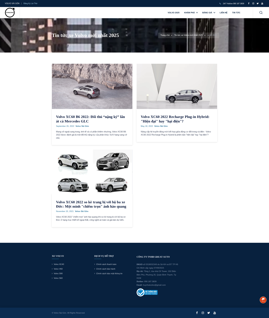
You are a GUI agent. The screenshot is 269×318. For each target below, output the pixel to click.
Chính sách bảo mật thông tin (109, 273)
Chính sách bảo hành (105, 269)
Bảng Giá (207, 12)
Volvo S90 (58, 273)
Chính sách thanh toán (106, 264)
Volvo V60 (58, 269)
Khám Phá (189, 12)
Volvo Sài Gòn (82, 126)
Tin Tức (236, 12)
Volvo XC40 (59, 264)
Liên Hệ (223, 12)
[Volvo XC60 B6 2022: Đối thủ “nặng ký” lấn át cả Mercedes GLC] (92, 86)
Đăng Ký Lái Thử (31, 3)
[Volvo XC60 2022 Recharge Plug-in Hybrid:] (177, 86)
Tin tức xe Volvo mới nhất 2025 (188, 35)
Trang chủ (165, 35)
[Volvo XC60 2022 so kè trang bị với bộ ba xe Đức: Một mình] (92, 172)
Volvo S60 (58, 278)
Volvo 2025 (173, 12)
